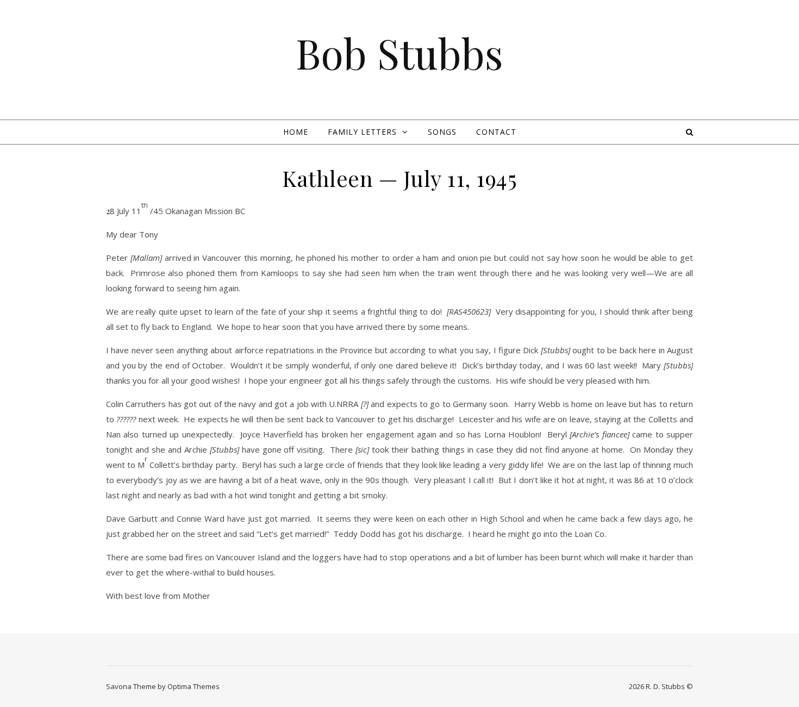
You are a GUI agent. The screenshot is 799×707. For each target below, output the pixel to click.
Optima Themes (193, 686)
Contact (496, 132)
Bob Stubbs (399, 53)
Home (295, 132)
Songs (442, 132)
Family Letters (362, 132)
